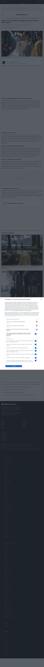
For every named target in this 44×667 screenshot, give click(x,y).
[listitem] (22, 319)
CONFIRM (14, 366)
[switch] (36, 321)
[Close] (42, 299)
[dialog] (22, 333)
